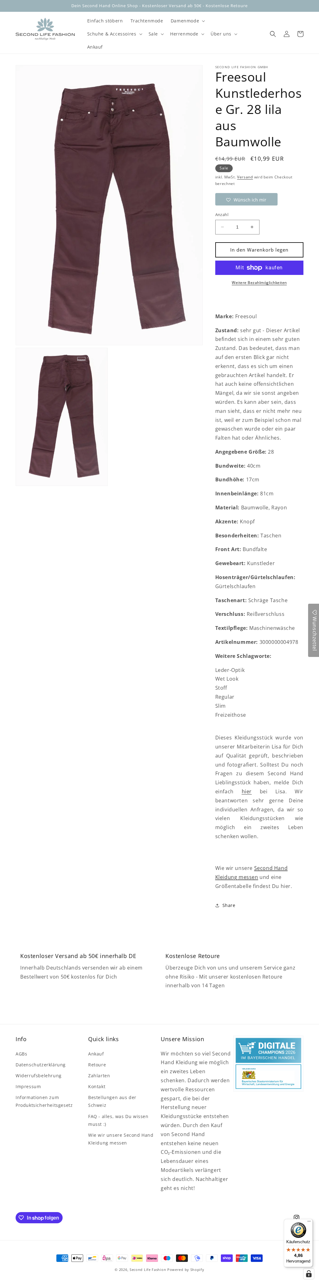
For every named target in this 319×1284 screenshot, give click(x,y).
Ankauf (96, 1054)
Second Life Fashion (148, 1269)
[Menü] (309, 1222)
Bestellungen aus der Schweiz (112, 1101)
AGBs (21, 1054)
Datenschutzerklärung (41, 1065)
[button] (187, 20)
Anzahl (221, 214)
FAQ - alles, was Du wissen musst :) (118, 1120)
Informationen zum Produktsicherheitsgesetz (44, 1101)
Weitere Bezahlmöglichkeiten (259, 282)
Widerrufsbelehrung (39, 1076)
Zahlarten (99, 1076)
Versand (245, 177)
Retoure (97, 1065)
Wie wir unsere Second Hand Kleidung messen (121, 1139)
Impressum (28, 1086)
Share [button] (229, 905)
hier (247, 791)
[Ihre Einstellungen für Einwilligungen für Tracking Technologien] (308, 1273)
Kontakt (96, 1086)
